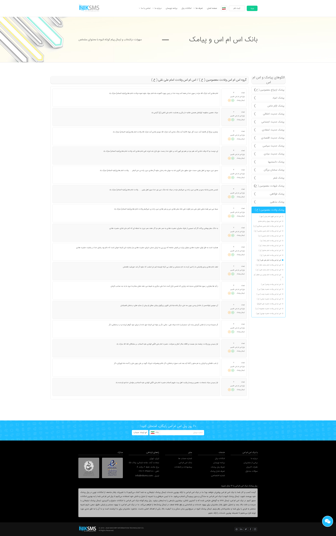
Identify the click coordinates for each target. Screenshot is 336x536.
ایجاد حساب (138, 432)
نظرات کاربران (252, 467)
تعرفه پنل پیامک (218, 467)
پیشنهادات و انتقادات (183, 467)
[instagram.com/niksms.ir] (255, 529)
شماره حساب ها (185, 458)
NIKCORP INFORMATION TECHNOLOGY (125, 528)
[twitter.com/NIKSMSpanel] (246, 529)
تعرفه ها (199, 8)
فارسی (232, 96)
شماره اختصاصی (218, 475)
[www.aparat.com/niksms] (237, 529)
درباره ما (158, 8)
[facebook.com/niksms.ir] (250, 529)
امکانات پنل (186, 8)
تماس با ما (145, 8)
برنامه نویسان (171, 8)
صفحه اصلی (212, 8)
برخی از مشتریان (251, 462)
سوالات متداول (251, 471)
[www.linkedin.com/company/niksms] (241, 529)
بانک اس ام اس (185, 462)
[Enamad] (112, 468)
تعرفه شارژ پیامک (217, 471)
